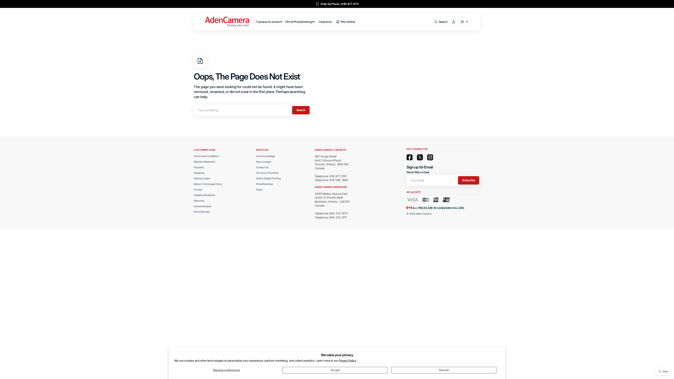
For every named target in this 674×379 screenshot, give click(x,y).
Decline (444, 370)
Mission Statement (204, 161)
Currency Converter (267, 172)
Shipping (199, 172)
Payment (199, 167)
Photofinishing (264, 183)
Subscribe (468, 180)
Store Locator (264, 161)
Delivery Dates (202, 178)
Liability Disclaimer (204, 195)
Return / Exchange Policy (208, 183)
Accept (335, 370)
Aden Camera (423, 213)
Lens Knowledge (265, 156)
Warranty (199, 200)
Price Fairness (202, 211)
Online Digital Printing (268, 178)
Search (300, 110)
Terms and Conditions (206, 156)
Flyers (259, 189)
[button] (441, 22)
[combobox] (252, 110)
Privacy (198, 189)
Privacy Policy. (348, 360)
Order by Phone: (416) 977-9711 (340, 4)
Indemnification (203, 206)
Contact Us (262, 167)
